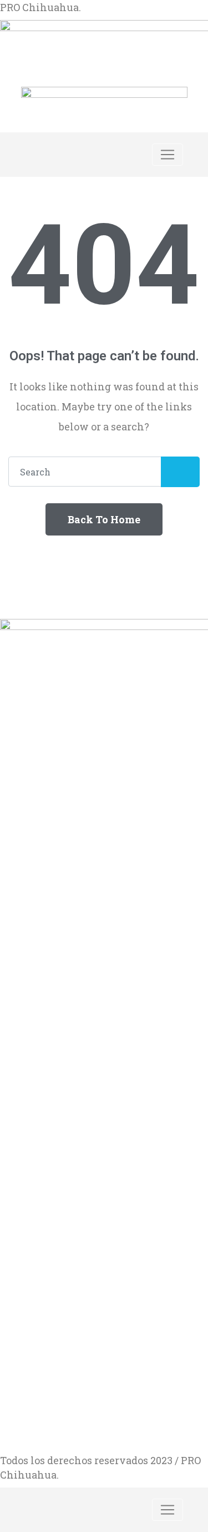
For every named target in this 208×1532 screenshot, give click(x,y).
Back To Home (104, 519)
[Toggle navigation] (167, 154)
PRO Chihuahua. (40, 7)
